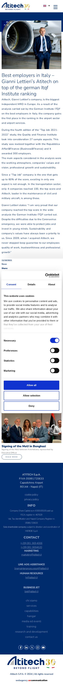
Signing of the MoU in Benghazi (24, 446)
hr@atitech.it (31, 577)
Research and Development (31, 632)
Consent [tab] (11, 284)
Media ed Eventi (31, 621)
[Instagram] (37, 647)
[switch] (54, 350)
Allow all (31, 385)
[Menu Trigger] (55, 6)
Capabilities (31, 611)
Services (31, 606)
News (4, 264)
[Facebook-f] (20, 647)
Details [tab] (32, 284)
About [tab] (51, 284)
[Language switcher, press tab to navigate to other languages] (47, 5)
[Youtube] (43, 647)
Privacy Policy (31, 499)
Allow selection (31, 395)
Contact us (31, 637)
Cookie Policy (31, 494)
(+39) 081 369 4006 (31, 543)
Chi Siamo (31, 600)
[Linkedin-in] (26, 647)
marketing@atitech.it (31, 555)
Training (31, 626)
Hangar (31, 616)
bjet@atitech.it (31, 591)
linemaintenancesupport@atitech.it (31, 568)
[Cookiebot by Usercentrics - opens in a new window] (45, 275)
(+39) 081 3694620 (31, 547)
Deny (31, 406)
